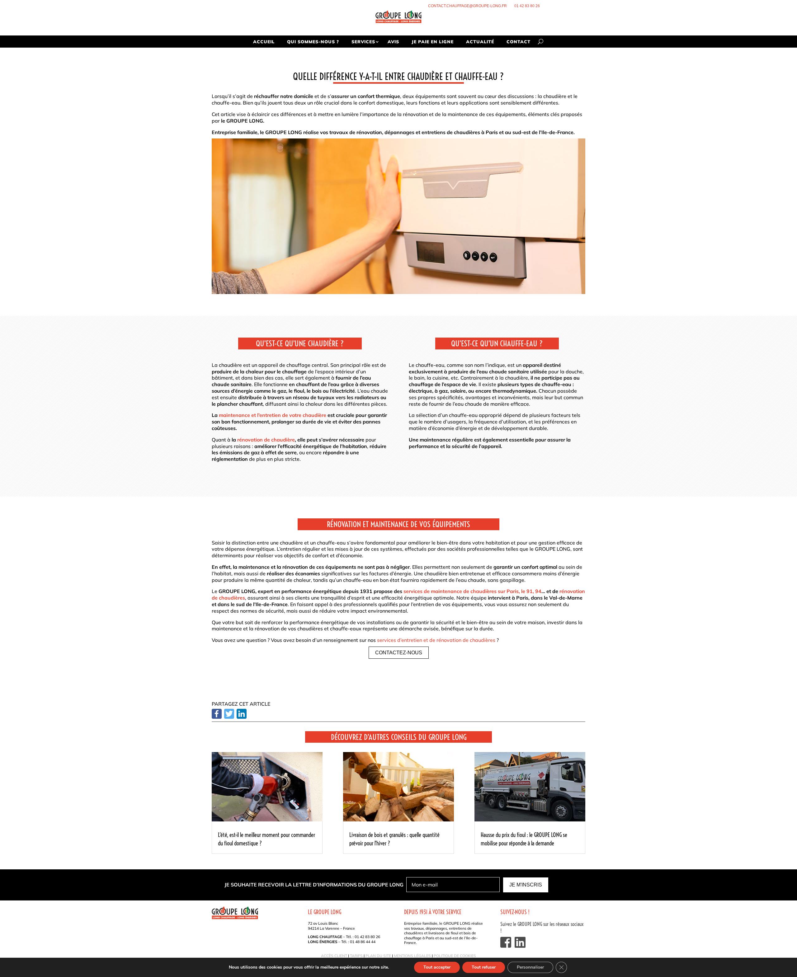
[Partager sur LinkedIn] (242, 717)
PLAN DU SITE (378, 955)
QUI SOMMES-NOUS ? (313, 41)
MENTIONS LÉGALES (412, 955)
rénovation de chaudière (265, 440)
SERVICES (363, 41)
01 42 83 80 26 (527, 6)
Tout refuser (484, 967)
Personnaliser (530, 967)
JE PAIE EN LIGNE (433, 41)
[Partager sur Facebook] (217, 717)
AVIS (393, 41)
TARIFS (356, 955)
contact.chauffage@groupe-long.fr (467, 6)
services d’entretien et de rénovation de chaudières (436, 640)
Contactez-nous (398, 652)
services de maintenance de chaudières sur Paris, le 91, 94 (472, 591)
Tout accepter (436, 967)
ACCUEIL (264, 41)
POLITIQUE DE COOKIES (455, 955)
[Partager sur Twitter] (229, 717)
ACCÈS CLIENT (334, 955)
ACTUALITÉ (480, 41)
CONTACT (519, 41)
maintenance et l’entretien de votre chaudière (272, 415)
